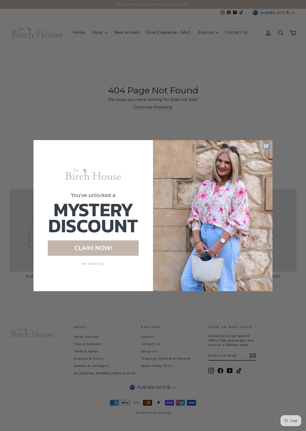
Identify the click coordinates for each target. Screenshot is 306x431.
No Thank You (93, 263)
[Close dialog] (267, 146)
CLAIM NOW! (93, 247)
